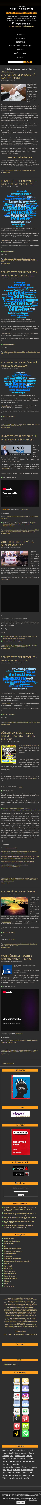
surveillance (6, 1475)
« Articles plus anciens (7, 72)
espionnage (21, 1458)
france (18, 1461)
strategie (31, 1472)
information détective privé (13, 1251)
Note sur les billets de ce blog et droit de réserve (20, 1334)
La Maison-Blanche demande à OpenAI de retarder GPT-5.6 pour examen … (18, 1226)
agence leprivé (8, 170)
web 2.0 (26, 1478)
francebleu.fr (19, 1033)
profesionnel (4, 1053)
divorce (6, 646)
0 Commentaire (5, 172)
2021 (5, 352)
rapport (20, 425)
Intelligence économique (20, 46)
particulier (32, 531)
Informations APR (10, 1253)
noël (13, 945)
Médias (20, 49)
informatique (16, 1464)
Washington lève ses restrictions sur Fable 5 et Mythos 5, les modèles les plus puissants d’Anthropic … (20, 1209)
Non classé (8, 1266)
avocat (24, 645)
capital (20, 787)
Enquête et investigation (12, 1248)
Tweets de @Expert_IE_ (11, 1364)
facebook (30, 1458)
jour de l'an (8, 945)
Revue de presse (10, 1276)
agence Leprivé (6, 579)
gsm (23, 1461)
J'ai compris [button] (20, 1502)
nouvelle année (27, 260)
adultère (6, 1050)
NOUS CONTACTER (9, 251)
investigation (14, 425)
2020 (5, 424)
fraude (26, 879)
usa (32, 1475)
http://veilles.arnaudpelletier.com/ (25, 1326)
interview (18, 531)
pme (34, 1051)
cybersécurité (30, 424)
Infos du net (8, 1256)
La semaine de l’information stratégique (17, 1261)
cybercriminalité (8, 1453)
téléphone (26, 1475)
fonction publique (19, 879)
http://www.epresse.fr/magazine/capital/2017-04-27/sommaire (17, 861)
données (5, 1456)
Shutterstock (12, 939)
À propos (20, 38)
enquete (33, 259)
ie (9, 425)
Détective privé (17, 170)
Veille (6, 1283)
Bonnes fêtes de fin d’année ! (19, 891)
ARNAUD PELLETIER (21, 9)
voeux (2, 261)
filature (14, 531)
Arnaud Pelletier (20, 1331)
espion (13, 1458)
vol (17, 1478)
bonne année (22, 424)
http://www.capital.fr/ (11, 848)
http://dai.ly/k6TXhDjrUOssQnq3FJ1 (12, 641)
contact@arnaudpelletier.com (21, 26)
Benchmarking (9, 1238)
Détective (20, 42)
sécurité (15, 1475)
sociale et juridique (10, 1278)
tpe (20, 1475)
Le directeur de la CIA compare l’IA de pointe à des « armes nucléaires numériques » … (20, 1214)
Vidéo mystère (9, 1286)
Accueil (20, 34)
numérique (35, 260)
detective (19, 259)
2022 (5, 259)
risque (4, 1472)
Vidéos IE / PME (20, 53)
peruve (30, 879)
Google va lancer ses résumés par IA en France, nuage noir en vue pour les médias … (20, 1218)
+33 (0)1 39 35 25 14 (23, 24)
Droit (37, 530)
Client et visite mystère (12, 1241)
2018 (5, 722)
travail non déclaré (9, 881)
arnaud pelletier (21, 352)
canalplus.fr (25, 509)
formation (12, 1461)
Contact (20, 57)
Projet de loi (8, 1268)
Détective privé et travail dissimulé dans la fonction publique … (18, 736)
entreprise (9, 531)
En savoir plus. (33, 1500)
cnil (31, 1450)
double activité (5, 879)
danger (17, 1453)
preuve (9, 1470)
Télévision (7, 1281)
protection (16, 1470)
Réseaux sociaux (10, 1273)
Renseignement (9, 1271)
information (6, 1464)
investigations (18, 260)
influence (32, 1461)
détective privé (32, 778)
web (20, 1478)
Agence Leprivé (6, 240)
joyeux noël (33, 722)
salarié (24, 1472)
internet (23, 1467)
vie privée (11, 1478)
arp (26, 352)
